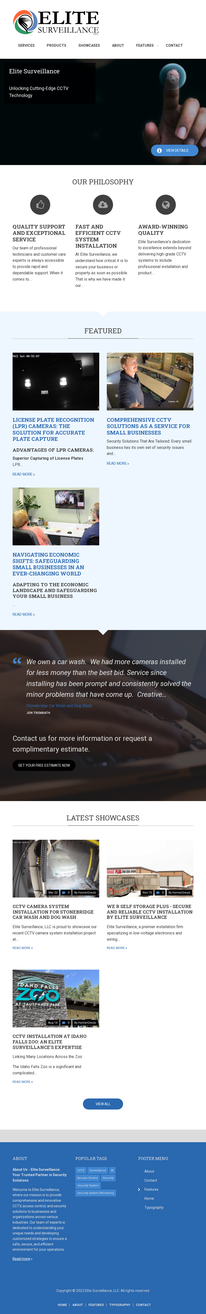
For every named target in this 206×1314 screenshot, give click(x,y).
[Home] (56, 21)
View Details (177, 150)
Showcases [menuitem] (89, 45)
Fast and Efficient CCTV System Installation (98, 236)
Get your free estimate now (44, 765)
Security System (88, 1185)
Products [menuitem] (56, 45)
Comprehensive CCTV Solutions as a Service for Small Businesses (148, 426)
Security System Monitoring (95, 1193)
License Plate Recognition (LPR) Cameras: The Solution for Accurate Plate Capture (53, 429)
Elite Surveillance (34, 71)
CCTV (80, 1170)
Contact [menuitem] (174, 45)
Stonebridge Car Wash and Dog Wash (59, 705)
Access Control (87, 1178)
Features (151, 1189)
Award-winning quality (163, 229)
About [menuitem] (118, 45)
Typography (154, 1207)
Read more (21, 1259)
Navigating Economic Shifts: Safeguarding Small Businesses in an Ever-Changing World (48, 564)
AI (112, 1170)
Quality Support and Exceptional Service (39, 233)
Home (149, 1198)
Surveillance (97, 1170)
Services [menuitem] (26, 45)
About (149, 1171)
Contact (150, 1180)
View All (103, 1104)
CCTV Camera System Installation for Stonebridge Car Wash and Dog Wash (53, 911)
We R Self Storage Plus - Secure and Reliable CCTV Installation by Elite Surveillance (150, 911)
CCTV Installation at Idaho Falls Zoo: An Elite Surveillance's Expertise (49, 1041)
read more (22, 474)
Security (108, 1178)
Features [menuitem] (145, 45)
